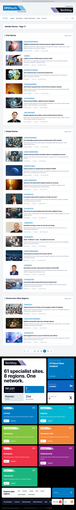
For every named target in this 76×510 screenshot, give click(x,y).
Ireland (42, 491)
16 (41, 351)
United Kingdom (22, 494)
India (37, 491)
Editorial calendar (26, 501)
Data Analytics (19, 18)
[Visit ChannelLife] (48, 408)
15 (38, 351)
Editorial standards (37, 501)
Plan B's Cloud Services (29, 508)
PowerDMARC (49, 508)
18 (47, 351)
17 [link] (44, 351)
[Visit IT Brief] (12, 448)
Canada (31, 491)
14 (34, 351)
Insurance (44, 18)
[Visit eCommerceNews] (12, 428)
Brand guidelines (8, 501)
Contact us (17, 501)
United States (31, 494)
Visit (5, 420)
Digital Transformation (29, 18)
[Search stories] (71, 492)
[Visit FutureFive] (48, 428)
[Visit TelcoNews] (12, 470)
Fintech (38, 18)
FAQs (46, 501)
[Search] (71, 18)
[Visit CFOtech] (12, 408)
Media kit (13, 420)
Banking (13, 18)
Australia (24, 491)
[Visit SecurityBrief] (48, 448)
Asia (19, 491)
